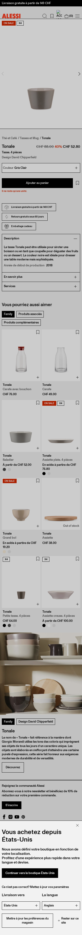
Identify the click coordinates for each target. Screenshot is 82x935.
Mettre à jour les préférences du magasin (27, 920)
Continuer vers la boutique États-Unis (29, 873)
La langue (50, 895)
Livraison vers (13, 895)
